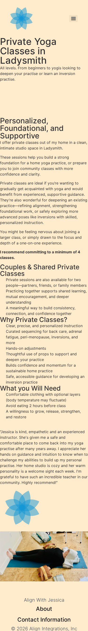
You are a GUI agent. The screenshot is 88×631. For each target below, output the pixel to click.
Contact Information (44, 619)
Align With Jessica (44, 600)
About (44, 608)
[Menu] (73, 18)
